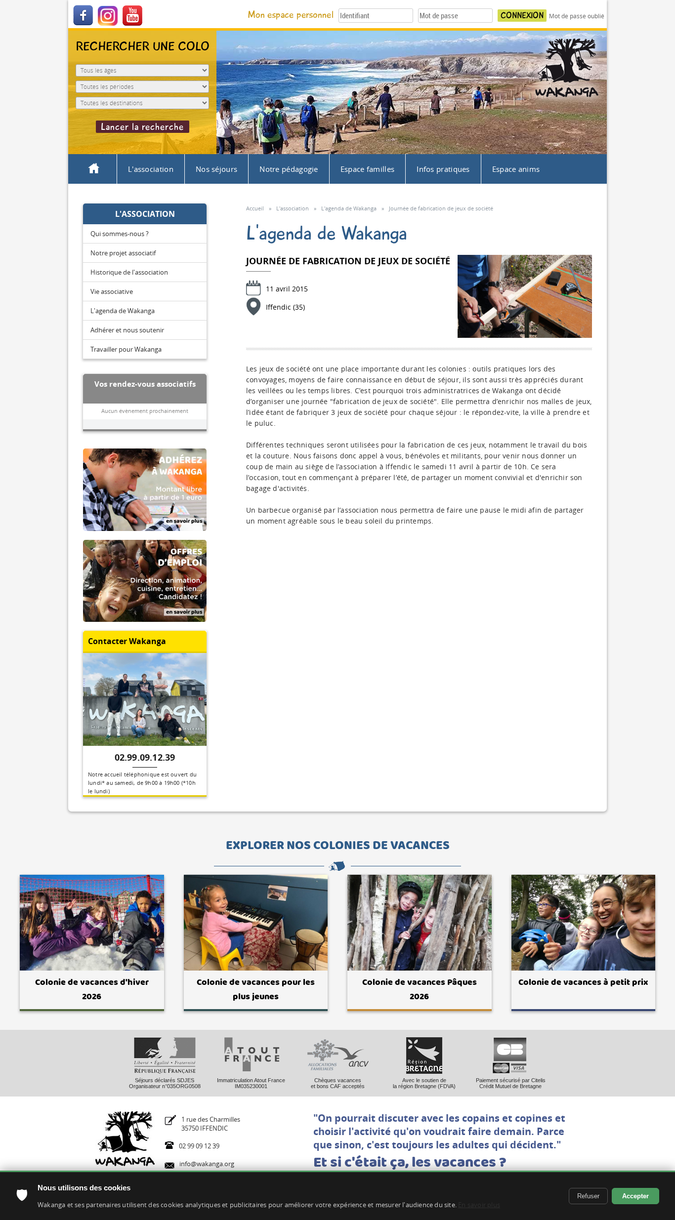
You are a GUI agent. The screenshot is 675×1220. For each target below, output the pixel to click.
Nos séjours (216, 169)
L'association (150, 169)
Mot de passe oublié (576, 16)
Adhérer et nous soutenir (127, 329)
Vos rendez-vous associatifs (145, 384)
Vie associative (111, 291)
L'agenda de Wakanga (122, 310)
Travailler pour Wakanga (126, 349)
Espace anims (516, 169)
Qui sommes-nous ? (119, 233)
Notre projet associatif (123, 252)
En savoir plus (479, 1204)
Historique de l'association (129, 272)
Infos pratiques (443, 169)
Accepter (635, 1196)
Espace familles (367, 169)
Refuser (588, 1196)
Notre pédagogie (288, 169)
